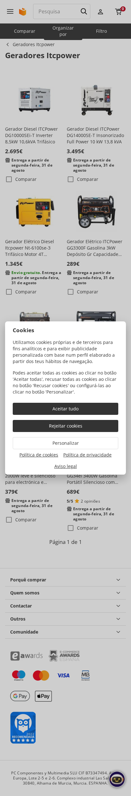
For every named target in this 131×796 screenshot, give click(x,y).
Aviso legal (65, 466)
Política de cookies (38, 455)
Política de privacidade (87, 455)
